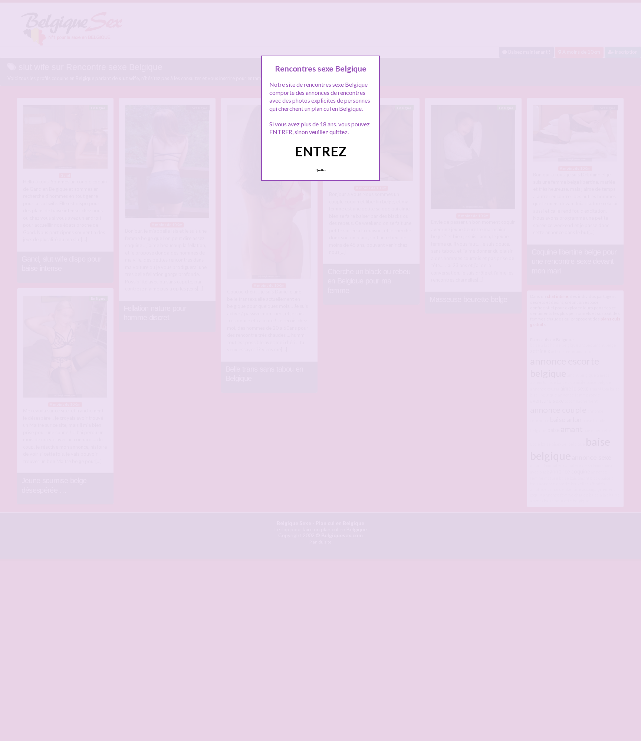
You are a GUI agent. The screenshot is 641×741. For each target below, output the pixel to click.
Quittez (320, 170)
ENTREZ (320, 151)
